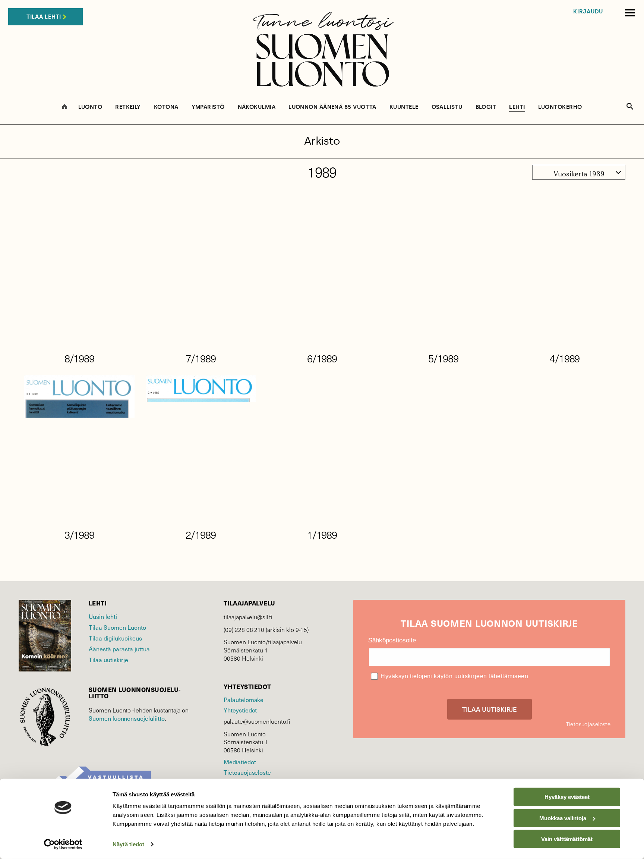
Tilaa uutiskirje (108, 659)
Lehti (517, 107)
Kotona (166, 107)
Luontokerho (560, 107)
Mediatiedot (240, 761)
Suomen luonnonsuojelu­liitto (127, 718)
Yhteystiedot (240, 709)
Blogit (486, 107)
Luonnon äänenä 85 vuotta (332, 107)
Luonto (90, 107)
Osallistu (447, 107)
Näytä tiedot (128, 844)
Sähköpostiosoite (392, 640)
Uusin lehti (103, 616)
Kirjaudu (588, 12)
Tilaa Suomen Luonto (117, 627)
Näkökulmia (257, 107)
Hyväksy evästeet (567, 797)
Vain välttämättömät (567, 839)
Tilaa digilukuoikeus (115, 637)
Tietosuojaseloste (247, 772)
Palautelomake (243, 699)
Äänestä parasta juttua (119, 648)
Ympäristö (208, 107)
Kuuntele (404, 107)
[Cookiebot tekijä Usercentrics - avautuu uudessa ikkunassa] (63, 844)
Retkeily (128, 107)
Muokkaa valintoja (562, 818)
